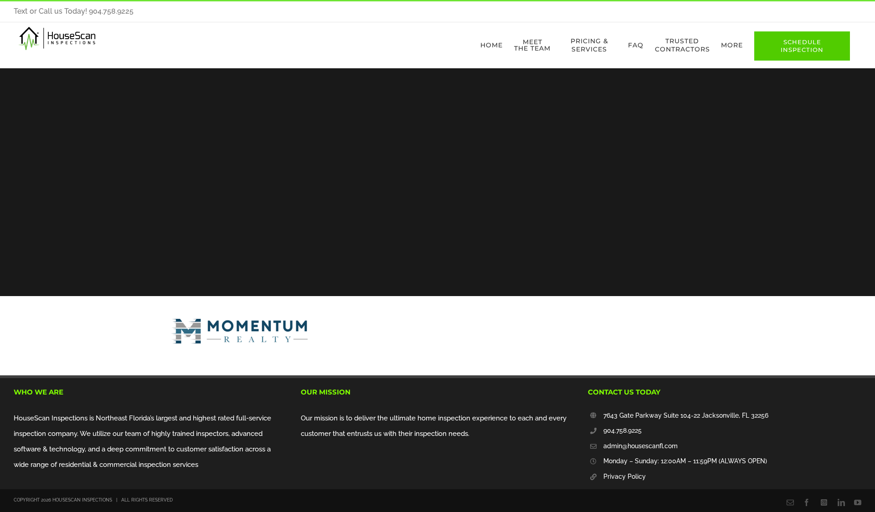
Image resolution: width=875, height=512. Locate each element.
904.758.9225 (622, 430)
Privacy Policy (624, 476)
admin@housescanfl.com (640, 446)
